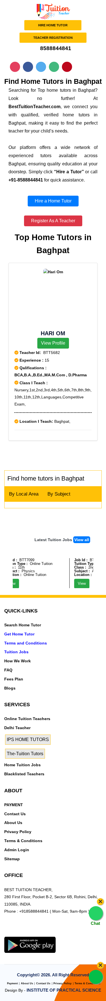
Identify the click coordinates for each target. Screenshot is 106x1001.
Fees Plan (13, 679)
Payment (12, 983)
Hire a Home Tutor (53, 201)
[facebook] (26, 933)
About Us (13, 822)
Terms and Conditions (25, 643)
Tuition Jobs (16, 652)
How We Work (17, 661)
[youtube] (46, 933)
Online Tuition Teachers (27, 718)
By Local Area (23, 494)
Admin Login (16, 850)
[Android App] (30, 944)
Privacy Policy (17, 831)
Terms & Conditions (23, 840)
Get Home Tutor (19, 634)
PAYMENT (13, 804)
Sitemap (12, 859)
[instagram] (36, 933)
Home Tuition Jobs (22, 765)
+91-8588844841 (25, 180)
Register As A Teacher (53, 220)
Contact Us (15, 814)
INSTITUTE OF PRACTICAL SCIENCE (64, 990)
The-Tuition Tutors (25, 753)
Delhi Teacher (17, 727)
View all (81, 539)
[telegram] (7, 933)
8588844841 (55, 48)
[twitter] (17, 933)
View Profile (53, 343)
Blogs (10, 688)
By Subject (58, 494)
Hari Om (53, 333)
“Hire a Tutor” (69, 171)
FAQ (8, 670)
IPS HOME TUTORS (28, 739)
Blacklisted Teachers (24, 774)
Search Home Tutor (22, 625)
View (79, 583)
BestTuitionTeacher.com (34, 106)
